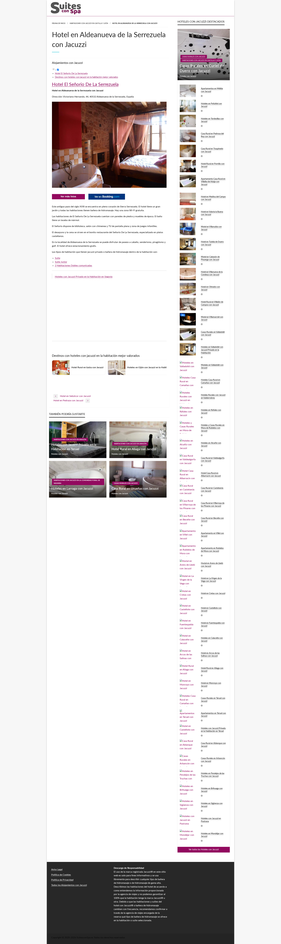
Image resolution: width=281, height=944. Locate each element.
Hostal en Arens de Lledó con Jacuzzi (212, 564)
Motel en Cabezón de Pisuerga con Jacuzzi (210, 258)
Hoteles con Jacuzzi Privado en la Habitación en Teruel (73, 447)
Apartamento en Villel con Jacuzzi (212, 534)
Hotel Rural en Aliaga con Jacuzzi (134, 449)
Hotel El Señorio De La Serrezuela (71, 73)
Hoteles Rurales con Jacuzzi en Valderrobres (213, 396)
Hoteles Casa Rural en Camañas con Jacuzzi (210, 381)
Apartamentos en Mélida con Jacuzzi (212, 90)
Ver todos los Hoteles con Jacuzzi (204, 849)
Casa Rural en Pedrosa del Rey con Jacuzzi (212, 135)
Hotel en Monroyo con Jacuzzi (211, 684)
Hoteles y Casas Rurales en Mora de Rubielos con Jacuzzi (213, 428)
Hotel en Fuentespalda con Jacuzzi (213, 624)
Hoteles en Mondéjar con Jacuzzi (212, 835)
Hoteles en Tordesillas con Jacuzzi (212, 120)
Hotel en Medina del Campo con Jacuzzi (213, 198)
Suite (57, 258)
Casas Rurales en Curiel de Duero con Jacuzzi (202, 68)
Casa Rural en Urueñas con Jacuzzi (135, 488)
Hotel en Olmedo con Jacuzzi (210, 288)
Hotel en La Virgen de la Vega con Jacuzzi (211, 579)
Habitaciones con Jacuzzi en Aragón (70, 439)
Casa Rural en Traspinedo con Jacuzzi (212, 150)
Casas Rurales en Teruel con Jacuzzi (213, 699)
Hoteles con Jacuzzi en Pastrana (211, 820)
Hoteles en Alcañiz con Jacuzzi (211, 444)
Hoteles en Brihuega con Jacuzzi (212, 790)
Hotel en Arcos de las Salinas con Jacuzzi (210, 654)
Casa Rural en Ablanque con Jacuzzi (213, 744)
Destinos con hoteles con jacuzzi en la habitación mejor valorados (86, 77)
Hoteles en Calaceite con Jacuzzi (212, 639)
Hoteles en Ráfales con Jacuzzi (211, 411)
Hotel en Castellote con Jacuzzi (211, 609)
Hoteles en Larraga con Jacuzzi (72, 488)
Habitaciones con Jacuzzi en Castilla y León (89, 23)
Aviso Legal (56, 869)
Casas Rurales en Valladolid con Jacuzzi (213, 333)
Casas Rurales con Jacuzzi (126, 483)
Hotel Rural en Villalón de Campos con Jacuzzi (212, 303)
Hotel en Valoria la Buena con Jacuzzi (212, 213)
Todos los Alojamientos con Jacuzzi (69, 885)
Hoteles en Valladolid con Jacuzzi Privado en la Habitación (212, 350)
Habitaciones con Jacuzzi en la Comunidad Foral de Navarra (77, 482)
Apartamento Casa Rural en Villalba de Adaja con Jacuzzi (213, 182)
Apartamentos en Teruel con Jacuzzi (213, 714)
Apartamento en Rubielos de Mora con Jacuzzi (212, 549)
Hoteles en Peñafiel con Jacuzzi (211, 105)
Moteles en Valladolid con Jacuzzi (212, 366)
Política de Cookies (61, 875)
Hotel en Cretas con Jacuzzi (213, 594)
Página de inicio (58, 23)
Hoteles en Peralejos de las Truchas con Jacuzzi (212, 774)
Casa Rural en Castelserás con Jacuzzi (212, 489)
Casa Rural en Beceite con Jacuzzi (212, 519)
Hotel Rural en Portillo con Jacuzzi (213, 165)
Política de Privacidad (62, 880)
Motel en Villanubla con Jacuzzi (211, 228)
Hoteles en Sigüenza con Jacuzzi (212, 804)
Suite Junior (61, 262)
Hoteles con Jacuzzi (59, 454)
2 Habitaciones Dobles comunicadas (73, 265)
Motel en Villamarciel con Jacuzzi (212, 318)
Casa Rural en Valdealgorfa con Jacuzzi (212, 459)
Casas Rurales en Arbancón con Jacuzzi (213, 759)
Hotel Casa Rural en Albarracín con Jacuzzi (211, 474)
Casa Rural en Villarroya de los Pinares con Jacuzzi (212, 504)
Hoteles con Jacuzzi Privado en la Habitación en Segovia (83, 277)
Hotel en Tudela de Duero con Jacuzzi (212, 243)
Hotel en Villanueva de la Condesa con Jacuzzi (212, 273)
